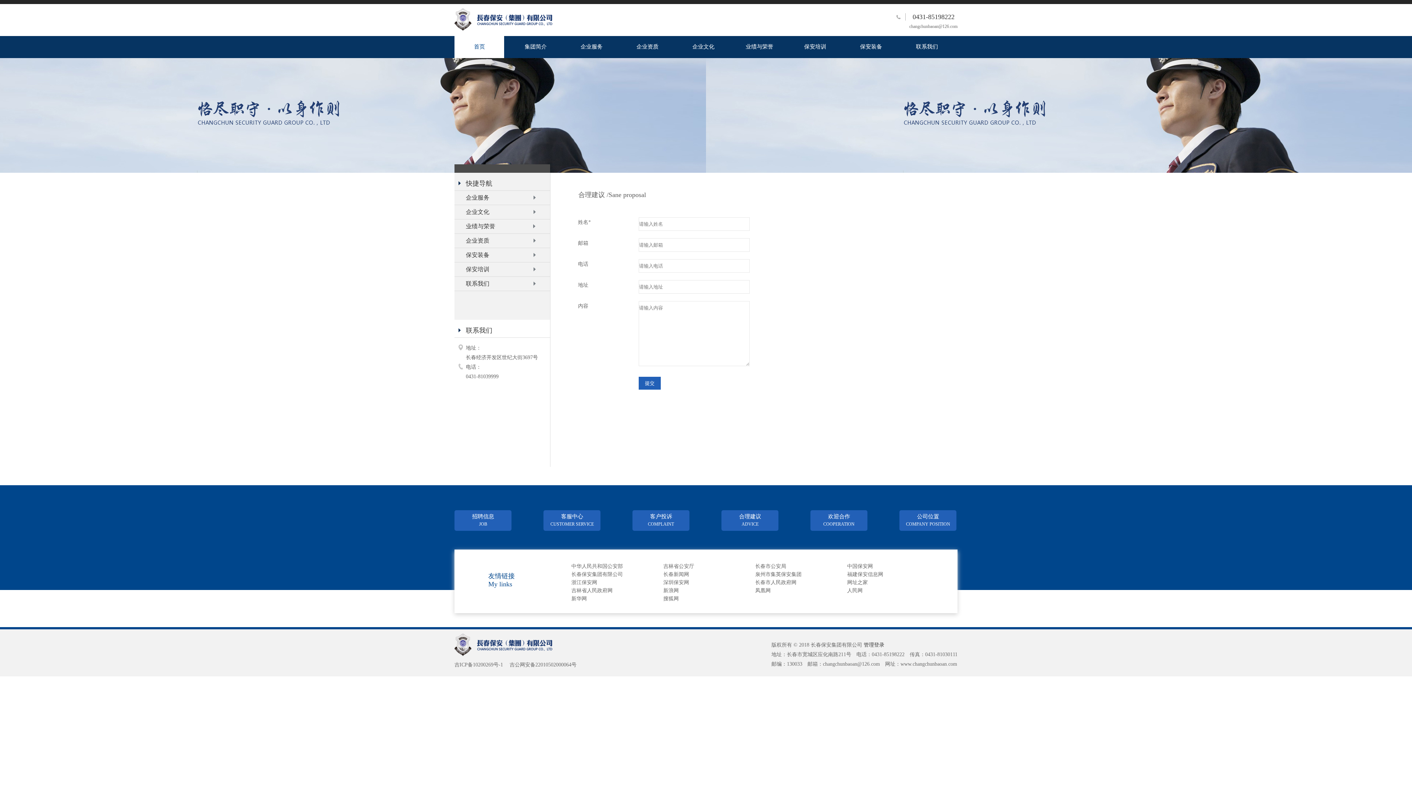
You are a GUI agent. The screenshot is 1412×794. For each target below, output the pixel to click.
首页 (479, 47)
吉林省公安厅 (678, 566)
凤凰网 (763, 590)
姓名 (584, 222)
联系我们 (927, 47)
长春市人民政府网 (775, 582)
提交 (650, 383)
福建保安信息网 (865, 574)
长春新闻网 (676, 574)
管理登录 (874, 645)
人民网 (855, 590)
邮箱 (583, 243)
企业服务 (592, 47)
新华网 (579, 598)
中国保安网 (860, 566)
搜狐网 (671, 598)
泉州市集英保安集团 (778, 574)
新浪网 (671, 590)
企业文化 (703, 47)
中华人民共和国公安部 (597, 566)
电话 (583, 264)
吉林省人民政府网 (592, 590)
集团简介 (536, 47)
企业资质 (648, 47)
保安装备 (871, 47)
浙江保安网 (584, 582)
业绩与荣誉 (759, 47)
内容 (583, 306)
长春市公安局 (770, 566)
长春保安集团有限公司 (597, 574)
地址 (583, 285)
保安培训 (815, 47)
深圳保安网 (676, 582)
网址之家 (857, 582)
